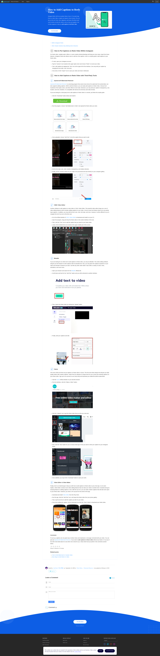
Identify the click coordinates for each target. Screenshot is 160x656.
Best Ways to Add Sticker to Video (60, 557)
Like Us (53, 571)
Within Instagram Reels (57, 43)
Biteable (73, 270)
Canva (58, 379)
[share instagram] (114, 644)
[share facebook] (105, 644)
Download (63, 101)
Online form (65, 642)
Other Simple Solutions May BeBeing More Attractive (65, 46)
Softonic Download (45, 642)
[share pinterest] (111, 644)
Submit (51, 601)
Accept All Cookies (109, 650)
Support (27, 1)
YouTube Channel (45, 640)
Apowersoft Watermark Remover (58, 84)
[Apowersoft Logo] (5, 2)
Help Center (65, 640)
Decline (100, 650)
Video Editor (66, 494)
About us (84, 640)
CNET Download (45, 644)
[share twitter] (108, 644)
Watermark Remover (88, 568)
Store (23, 1)
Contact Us (85, 642)
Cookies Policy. (77, 651)
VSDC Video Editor (71, 217)
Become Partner (86, 644)
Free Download (54, 30)
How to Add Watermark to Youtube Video (62, 555)
